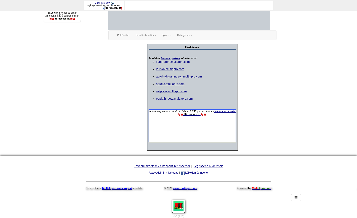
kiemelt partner (170, 58)
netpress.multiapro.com (171, 91)
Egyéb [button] (166, 35)
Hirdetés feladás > (145, 35)
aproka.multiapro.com (170, 83)
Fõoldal (124, 35)
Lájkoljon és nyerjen (197, 172)
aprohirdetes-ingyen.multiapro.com (179, 76)
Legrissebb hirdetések (208, 166)
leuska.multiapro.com (170, 69)
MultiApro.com (102, 2)
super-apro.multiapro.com (173, 61)
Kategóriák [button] (184, 35)
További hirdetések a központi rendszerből (162, 166)
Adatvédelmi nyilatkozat (163, 172)
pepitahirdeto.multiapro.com (174, 98)
